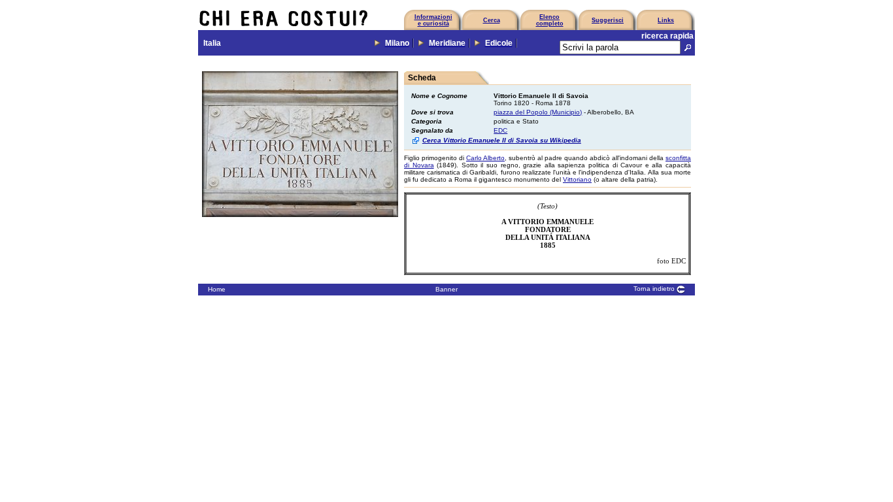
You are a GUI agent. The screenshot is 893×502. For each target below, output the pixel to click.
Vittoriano (577, 179)
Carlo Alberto (485, 157)
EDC (500, 130)
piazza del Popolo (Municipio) (538, 112)
